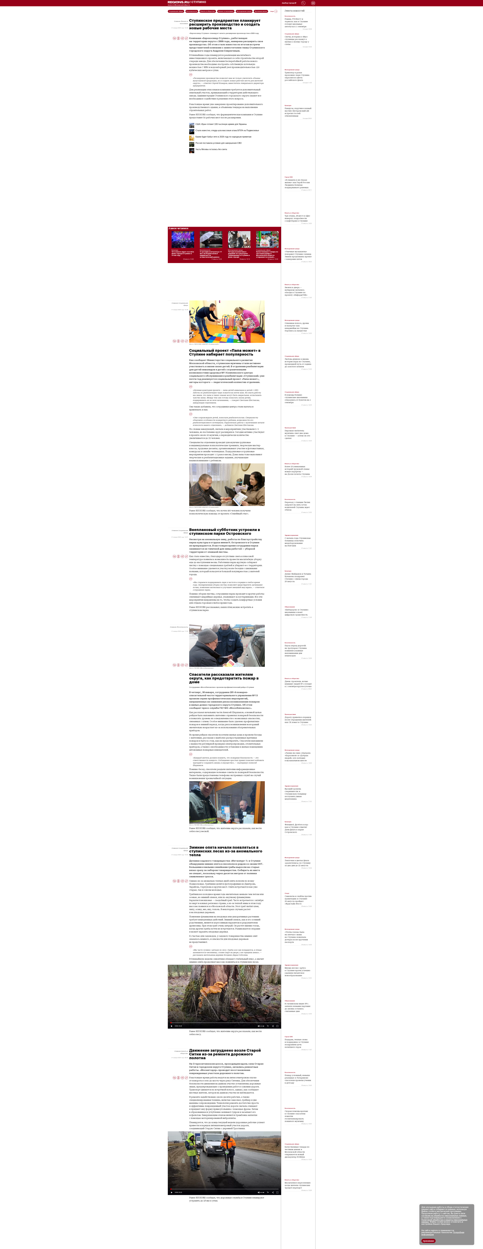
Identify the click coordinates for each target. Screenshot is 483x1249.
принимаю (428, 1241)
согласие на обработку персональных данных (443, 1215)
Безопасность (182, 627)
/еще (272, 11)
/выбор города (288, 3)
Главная (177, 21)
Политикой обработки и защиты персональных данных (444, 1221)
